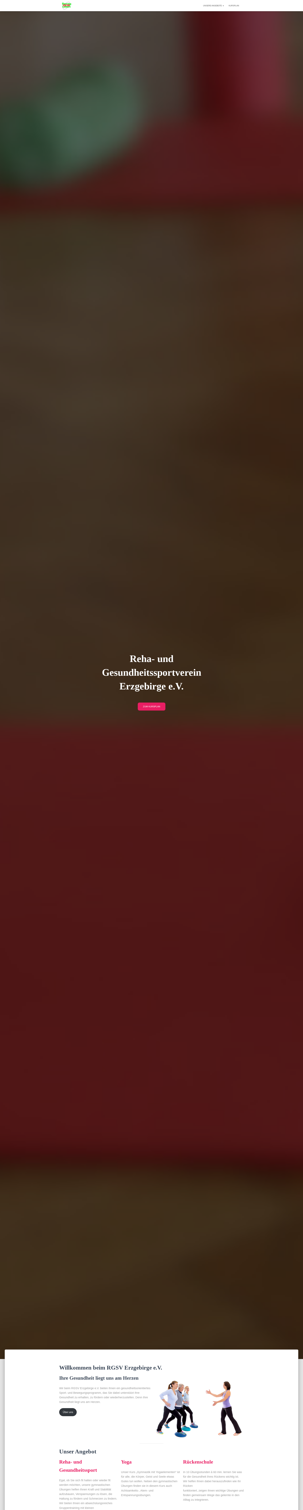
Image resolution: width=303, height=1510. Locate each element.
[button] (223, 6)
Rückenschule (198, 1462)
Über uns (68, 1412)
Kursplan (234, 6)
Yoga (126, 1462)
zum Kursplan (151, 706)
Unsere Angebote (212, 6)
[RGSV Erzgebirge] (66, 6)
